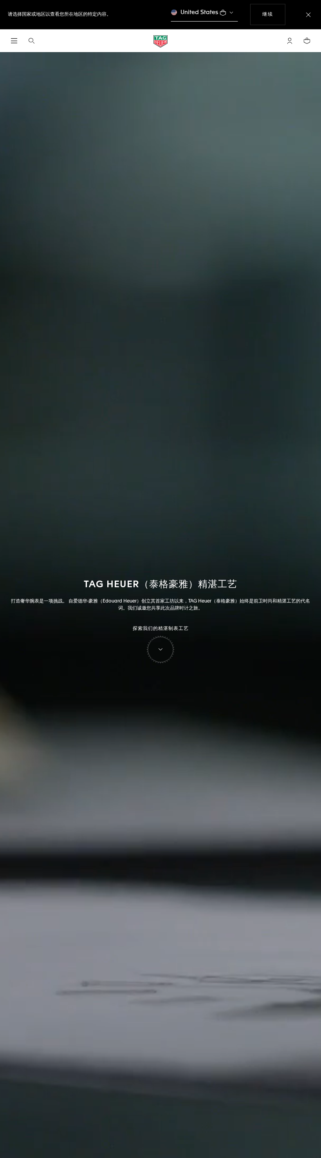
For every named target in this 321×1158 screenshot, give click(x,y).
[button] (289, 40)
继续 (273, 14)
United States (199, 12)
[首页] (160, 41)
